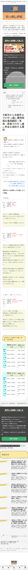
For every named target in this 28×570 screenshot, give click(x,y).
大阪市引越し (4, 447)
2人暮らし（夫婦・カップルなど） (17, 103)
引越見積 (11, 447)
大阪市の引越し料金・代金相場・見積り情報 (11, 445)
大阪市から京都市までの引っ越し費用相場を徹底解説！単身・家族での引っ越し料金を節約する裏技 (14, 97)
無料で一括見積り (14, 85)
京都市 (23, 445)
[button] (25, 336)
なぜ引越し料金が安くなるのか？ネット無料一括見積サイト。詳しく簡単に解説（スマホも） (17, 183)
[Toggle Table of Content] (22, 93)
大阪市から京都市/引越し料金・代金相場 (15, 106)
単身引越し (14, 100)
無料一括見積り (14, 438)
